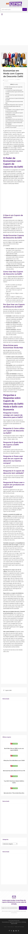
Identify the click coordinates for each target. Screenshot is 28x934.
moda (4, 139)
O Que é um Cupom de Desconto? (13, 90)
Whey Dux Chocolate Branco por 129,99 (14, 760)
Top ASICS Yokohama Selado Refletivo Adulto (14, 781)
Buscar (24, 9)
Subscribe (23, 908)
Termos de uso (10, 926)
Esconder (16, 84)
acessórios (13, 319)
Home (5, 926)
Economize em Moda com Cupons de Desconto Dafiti (13, 73)
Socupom (6, 81)
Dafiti (18, 79)
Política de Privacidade (19, 926)
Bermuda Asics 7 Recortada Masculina (14, 793)
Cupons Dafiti (8, 690)
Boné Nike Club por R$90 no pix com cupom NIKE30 (14, 749)
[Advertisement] (14, 30)
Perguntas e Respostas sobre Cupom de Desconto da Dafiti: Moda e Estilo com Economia (13, 106)
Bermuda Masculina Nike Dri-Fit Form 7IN (14, 770)
